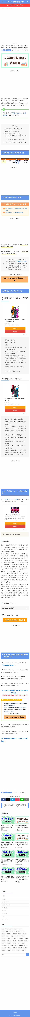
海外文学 (5, 913)
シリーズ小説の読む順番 (15, 2)
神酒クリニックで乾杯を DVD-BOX (13, 514)
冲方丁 (7, 936)
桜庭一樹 (14, 943)
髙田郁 (13, 950)
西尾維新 (3, 950)
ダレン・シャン (5, 931)
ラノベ (5, 916)
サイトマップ (15, 1012)
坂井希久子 (4, 938)
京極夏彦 (3, 933)
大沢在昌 (21, 938)
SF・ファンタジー (8, 904)
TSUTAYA (16, 792)
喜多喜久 (22, 936)
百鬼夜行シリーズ (13, 945)
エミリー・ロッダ (8, 929)
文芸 (5, 899)
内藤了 (3, 936)
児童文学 (5, 919)
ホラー (5, 910)
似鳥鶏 (19, 933)
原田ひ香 (12, 936)
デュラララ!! (12, 931)
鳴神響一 (18, 950)
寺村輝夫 (3, 940)
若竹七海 (15, 947)
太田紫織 (26, 938)
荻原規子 (25, 947)
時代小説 (5, 907)
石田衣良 (21, 945)
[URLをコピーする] (26, 799)
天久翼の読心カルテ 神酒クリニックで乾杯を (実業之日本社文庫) (15, 320)
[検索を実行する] (27, 954)
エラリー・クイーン (18, 929)
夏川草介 (15, 938)
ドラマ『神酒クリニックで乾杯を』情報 (15, 142)
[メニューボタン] (1, 2)
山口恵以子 (9, 940)
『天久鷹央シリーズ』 (21, 261)
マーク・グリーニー (20, 931)
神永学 (25, 945)
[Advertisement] (15, 26)
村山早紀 (26, 940)
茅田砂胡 (20, 947)
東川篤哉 (3, 943)
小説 (4, 50)
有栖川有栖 (20, 940)
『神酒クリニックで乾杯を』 (11, 499)
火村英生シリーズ (5, 945)
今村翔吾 (8, 933)
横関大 (18, 943)
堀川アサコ (10, 938)
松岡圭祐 (8, 943)
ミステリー (9, 50)
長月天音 (8, 950)
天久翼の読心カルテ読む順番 (12, 131)
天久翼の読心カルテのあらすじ (13, 134)
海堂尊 (23, 943)
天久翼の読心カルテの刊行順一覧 (13, 128)
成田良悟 (15, 940)
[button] (3, 799)
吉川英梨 (17, 936)
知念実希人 (22, 792)
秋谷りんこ (4, 947)
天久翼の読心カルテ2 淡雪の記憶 (15, 139)
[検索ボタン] (28, 2)
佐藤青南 (24, 933)
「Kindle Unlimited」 (8, 665)
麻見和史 (23, 950)
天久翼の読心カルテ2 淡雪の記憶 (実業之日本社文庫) (15, 399)
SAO (3, 929)
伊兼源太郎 (14, 933)
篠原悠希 (9, 947)
